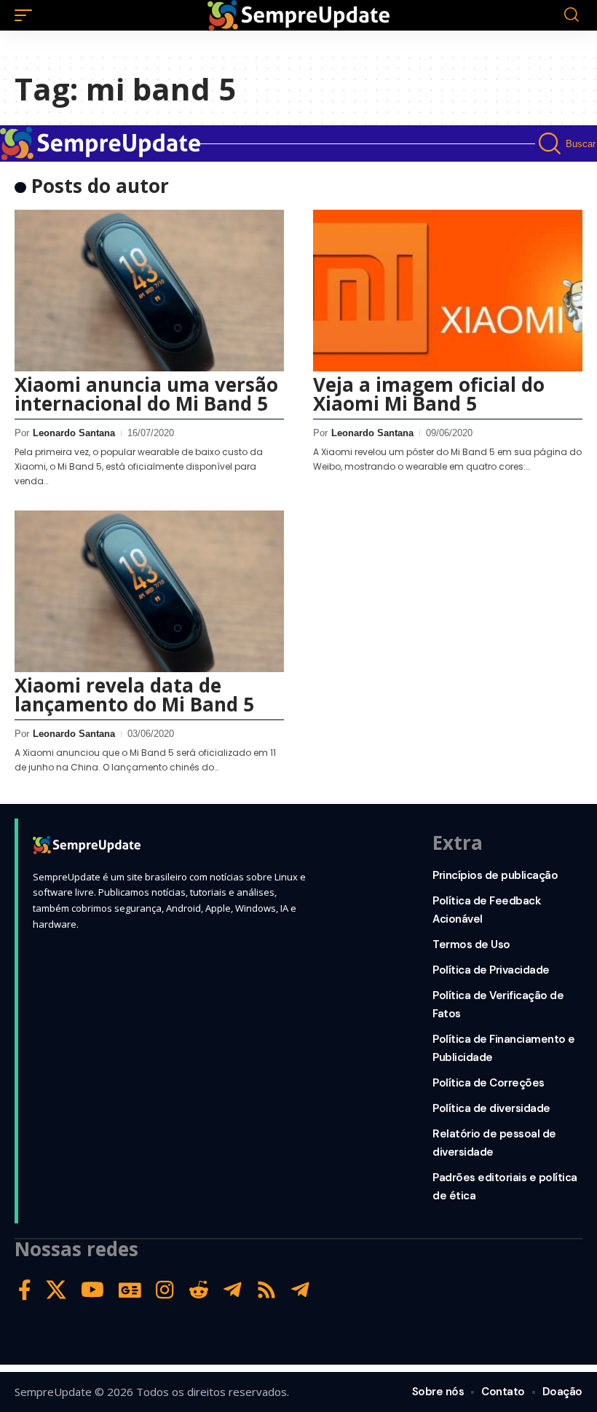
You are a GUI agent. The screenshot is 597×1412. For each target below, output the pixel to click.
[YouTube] (92, 1290)
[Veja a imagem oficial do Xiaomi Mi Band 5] (447, 290)
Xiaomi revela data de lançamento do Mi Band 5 (134, 694)
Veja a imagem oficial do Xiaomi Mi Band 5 (429, 394)
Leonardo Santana (74, 432)
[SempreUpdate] (298, 15)
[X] (56, 1290)
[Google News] (130, 1290)
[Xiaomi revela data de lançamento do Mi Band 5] (149, 591)
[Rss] (266, 1290)
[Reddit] (199, 1290)
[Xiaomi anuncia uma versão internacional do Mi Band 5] (149, 290)
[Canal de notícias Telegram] (300, 1290)
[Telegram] (232, 1290)
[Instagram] (165, 1290)
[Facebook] (25, 1290)
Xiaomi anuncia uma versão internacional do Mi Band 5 (146, 394)
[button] (27, 15)
